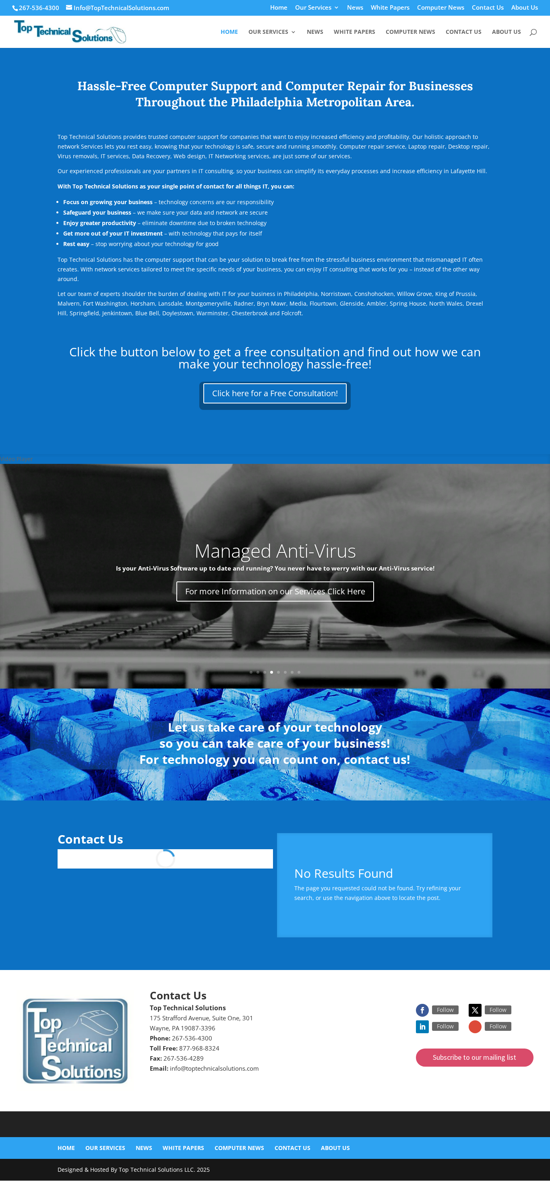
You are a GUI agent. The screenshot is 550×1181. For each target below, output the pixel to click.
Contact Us (488, 7)
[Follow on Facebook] (422, 1010)
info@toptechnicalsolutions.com (214, 1068)
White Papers (390, 7)
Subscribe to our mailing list (474, 1057)
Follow (445, 1009)
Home (278, 7)
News (355, 7)
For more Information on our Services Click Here (275, 591)
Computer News (440, 7)
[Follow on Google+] (475, 1026)
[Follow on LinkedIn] (422, 1026)
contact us (375, 759)
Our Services (313, 7)
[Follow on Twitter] (475, 1010)
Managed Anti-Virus (275, 550)
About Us (524, 7)
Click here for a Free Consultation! (275, 393)
